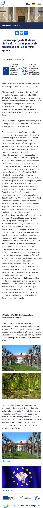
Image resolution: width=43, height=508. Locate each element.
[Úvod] (3, 3)
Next (37, 15)
